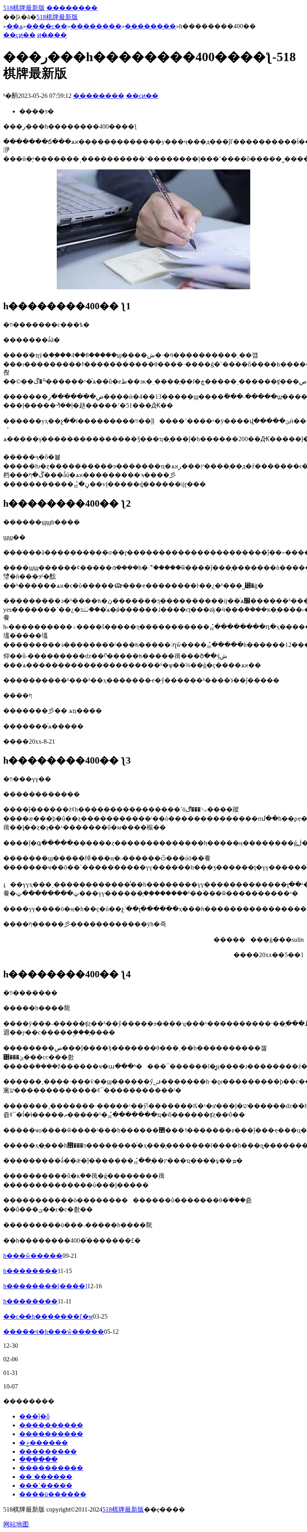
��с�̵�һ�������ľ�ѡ (48, 1316)
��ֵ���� (38, 1459)
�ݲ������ (43, 1442)
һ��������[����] (45, 1286)
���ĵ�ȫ (34, 1416)
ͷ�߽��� (52, 35)
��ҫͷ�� (19, 35)
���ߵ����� (45, 1485)
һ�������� (30, 1270)
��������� (48, 1451)
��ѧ (14, 26)
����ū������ (52, 1494)
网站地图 (16, 1524)
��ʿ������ (45, 1476)
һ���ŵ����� (32, 1255)
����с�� (46, 26)
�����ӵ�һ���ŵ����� (53, 1331)
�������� (72, 7)
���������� (51, 1425)
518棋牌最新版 (24, 7)
